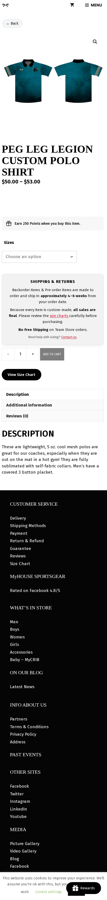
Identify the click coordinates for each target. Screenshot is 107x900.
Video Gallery (23, 851)
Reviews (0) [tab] (17, 416)
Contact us (69, 337)
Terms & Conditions (29, 726)
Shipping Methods (28, 525)
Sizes (9, 242)
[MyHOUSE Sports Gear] (5, 5)
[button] (95, 41)
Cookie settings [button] (48, 892)
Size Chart (20, 563)
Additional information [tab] (29, 405)
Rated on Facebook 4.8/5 (35, 590)
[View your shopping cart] (72, 5)
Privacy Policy (23, 734)
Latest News (22, 686)
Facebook (19, 786)
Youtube (18, 816)
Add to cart (52, 354)
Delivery (18, 518)
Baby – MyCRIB (24, 659)
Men (14, 622)
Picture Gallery (24, 843)
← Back (12, 23)
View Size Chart (21, 374)
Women (17, 637)
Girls (14, 644)
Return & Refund (27, 540)
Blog (14, 858)
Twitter (17, 794)
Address (17, 742)
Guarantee (20, 548)
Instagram (20, 801)
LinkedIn (18, 809)
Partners (18, 719)
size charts (59, 316)
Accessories (21, 652)
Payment (18, 533)
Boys (14, 629)
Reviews (18, 556)
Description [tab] (17, 394)
